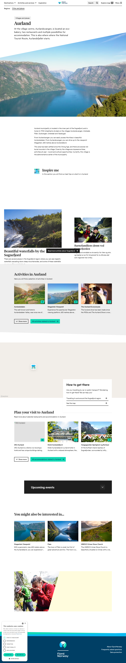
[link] (114, 646)
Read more (19, 634)
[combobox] (23, 623)
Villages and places (23, 18)
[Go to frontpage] (63, 2)
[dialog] (14, 641)
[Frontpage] (63, 649)
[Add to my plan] (42, 301)
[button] (14, 659)
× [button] (25, 623)
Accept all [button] (8, 654)
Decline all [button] (20, 654)
